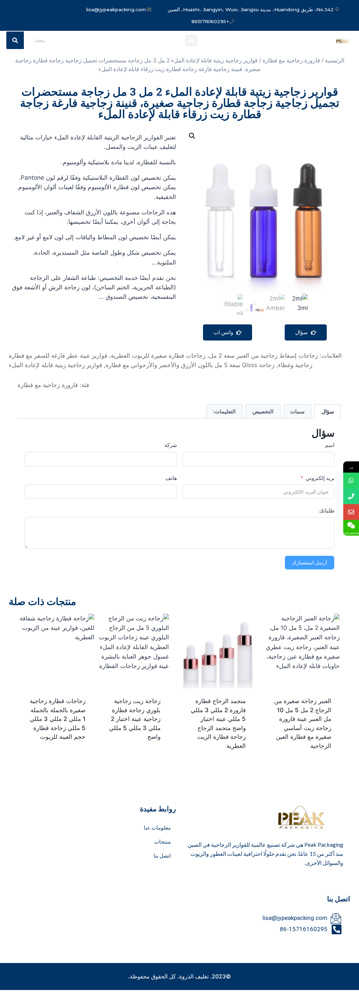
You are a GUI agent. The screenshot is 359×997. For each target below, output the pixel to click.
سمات (297, 411)
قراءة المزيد (147, 759)
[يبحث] (15, 40)
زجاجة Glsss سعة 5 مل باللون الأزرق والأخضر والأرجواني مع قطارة (190, 365)
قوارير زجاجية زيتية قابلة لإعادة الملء (55, 365)
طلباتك (326, 510)
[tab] (327, 411)
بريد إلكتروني (320, 478)
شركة (170, 445)
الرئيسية (334, 60)
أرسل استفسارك (309, 562)
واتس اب (224, 332)
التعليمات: (224, 411)
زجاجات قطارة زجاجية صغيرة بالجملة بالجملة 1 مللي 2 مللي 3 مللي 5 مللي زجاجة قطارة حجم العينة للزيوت (58, 718)
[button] (191, 40)
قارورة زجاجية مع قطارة (291, 60)
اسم (329, 445)
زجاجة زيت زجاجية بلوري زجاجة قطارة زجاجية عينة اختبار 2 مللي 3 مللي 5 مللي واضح (135, 718)
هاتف (171, 478)
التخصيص (262, 411)
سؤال (302, 332)
